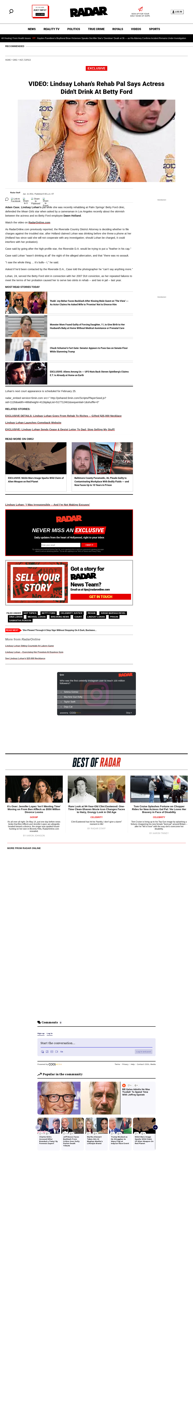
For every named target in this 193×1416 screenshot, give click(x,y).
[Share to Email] (45, 199)
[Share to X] (26, 199)
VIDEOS (136, 29)
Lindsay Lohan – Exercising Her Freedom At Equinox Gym (34, 652)
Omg (15, 60)
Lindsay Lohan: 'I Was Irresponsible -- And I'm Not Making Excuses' (47, 504)
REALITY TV (51, 29)
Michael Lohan (37, 617)
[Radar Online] (89, 12)
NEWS (32, 29)
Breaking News (60, 617)
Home (8, 60)
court (78, 617)
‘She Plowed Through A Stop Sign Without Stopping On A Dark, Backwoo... (59, 630)
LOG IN (178, 12)
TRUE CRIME (96, 29)
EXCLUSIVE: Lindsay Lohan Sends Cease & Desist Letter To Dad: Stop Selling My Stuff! (60, 429)
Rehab (91, 613)
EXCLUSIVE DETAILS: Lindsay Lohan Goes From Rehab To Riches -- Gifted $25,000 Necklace (63, 415)
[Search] (11, 13)
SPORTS (154, 29)
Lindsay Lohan (96, 617)
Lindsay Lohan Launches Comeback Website (33, 422)
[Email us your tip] (40, 18)
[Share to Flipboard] (35, 199)
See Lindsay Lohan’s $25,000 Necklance (25, 658)
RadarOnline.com (39, 222)
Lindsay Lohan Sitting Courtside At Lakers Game (29, 646)
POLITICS (73, 29)
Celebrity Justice (71, 613)
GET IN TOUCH (100, 597)
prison (114, 617)
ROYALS (117, 29)
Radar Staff (15, 193)
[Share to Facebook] (15, 199)
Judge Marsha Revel (113, 613)
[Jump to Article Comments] (6, 199)
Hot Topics (25, 60)
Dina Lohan (15, 617)
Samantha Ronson (20, 620)
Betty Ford (48, 613)
